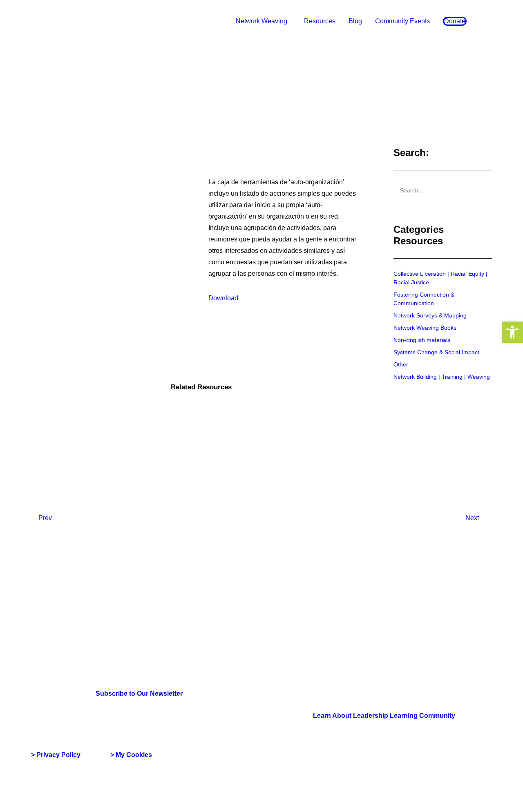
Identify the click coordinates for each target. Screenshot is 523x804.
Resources (319, 21)
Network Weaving (261, 21)
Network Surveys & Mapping (430, 315)
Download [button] (223, 298)
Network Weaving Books (424, 327)
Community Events (402, 21)
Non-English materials (421, 340)
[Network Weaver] (60, 21)
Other (400, 364)
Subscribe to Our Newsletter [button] (139, 693)
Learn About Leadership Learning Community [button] (384, 715)
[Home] (70, 609)
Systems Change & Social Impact (436, 352)
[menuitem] (263, 21)
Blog (355, 21)
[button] (512, 332)
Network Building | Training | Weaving (441, 376)
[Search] (442, 190)
